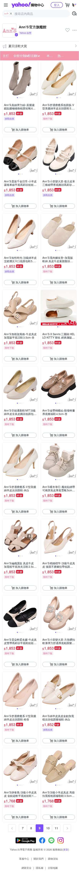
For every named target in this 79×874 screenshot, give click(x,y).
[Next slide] (35, 78)
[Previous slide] (4, 78)
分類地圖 (53, 868)
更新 (65, 849)
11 (56, 828)
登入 (57, 5)
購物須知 (53, 858)
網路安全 (26, 868)
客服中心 (24, 858)
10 (48, 828)
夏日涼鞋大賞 (17, 46)
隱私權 (39, 868)
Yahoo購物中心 (28, 5)
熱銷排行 (62, 55)
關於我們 (39, 858)
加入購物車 (22, 129)
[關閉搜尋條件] (11, 13)
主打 (6, 55)
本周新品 (51, 55)
